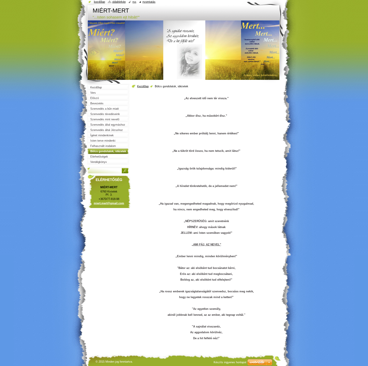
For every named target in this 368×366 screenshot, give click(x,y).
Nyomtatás (148, 1)
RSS (134, 1)
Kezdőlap (143, 86)
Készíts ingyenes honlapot (230, 362)
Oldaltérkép (119, 1)
